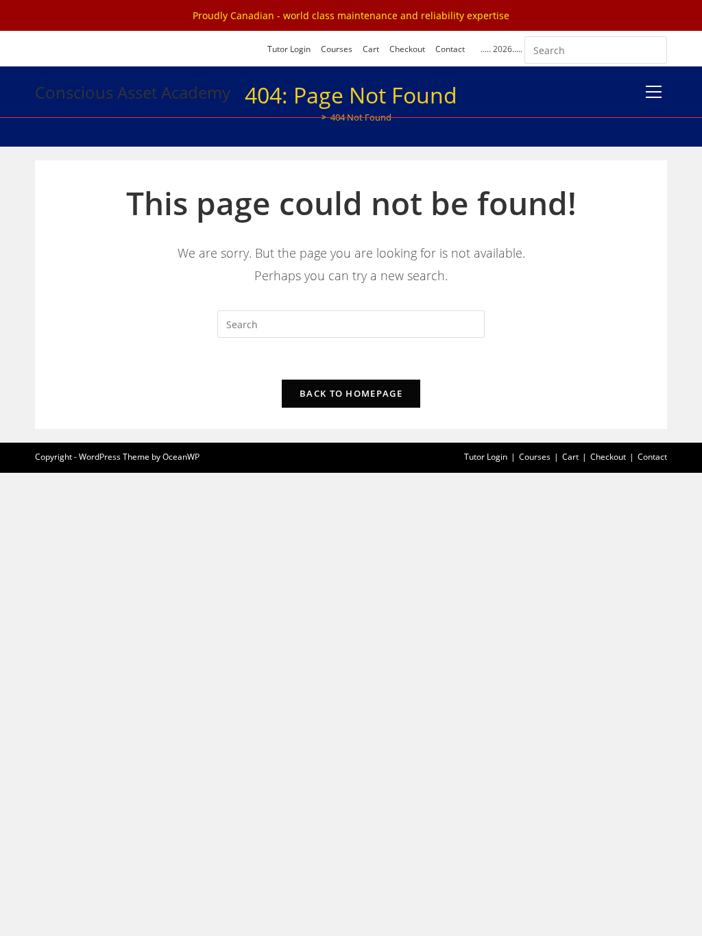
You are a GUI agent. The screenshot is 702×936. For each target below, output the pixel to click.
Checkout (407, 49)
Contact (450, 49)
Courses (336, 49)
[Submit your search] (653, 48)
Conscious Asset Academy (132, 92)
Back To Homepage (351, 393)
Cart (371, 49)
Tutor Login (289, 49)
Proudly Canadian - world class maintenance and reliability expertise (351, 15)
